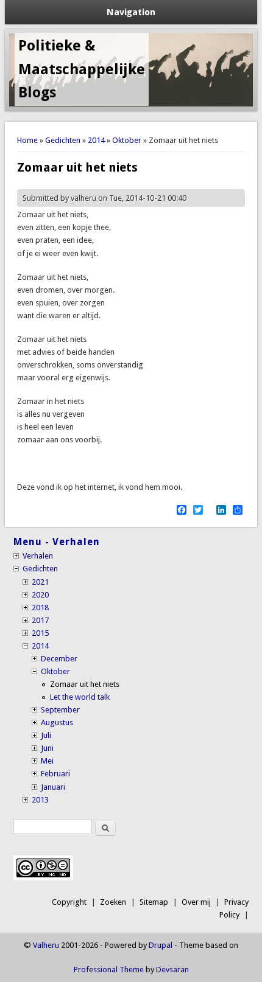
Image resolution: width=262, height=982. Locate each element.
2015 (40, 633)
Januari (53, 787)
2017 (40, 620)
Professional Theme (109, 969)
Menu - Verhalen (56, 542)
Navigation (131, 12)
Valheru (46, 945)
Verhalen (38, 555)
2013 (40, 799)
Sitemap (154, 902)
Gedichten (62, 140)
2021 (40, 582)
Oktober (126, 140)
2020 (40, 594)
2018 (40, 607)
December (59, 658)
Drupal (160, 945)
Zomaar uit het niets (84, 684)
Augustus (57, 722)
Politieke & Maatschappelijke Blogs (81, 69)
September (60, 709)
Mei (47, 760)
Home (27, 140)
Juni (47, 748)
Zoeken (113, 902)
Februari (55, 773)
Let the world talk (80, 697)
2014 (96, 140)
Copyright (69, 902)
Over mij (196, 902)
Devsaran (172, 969)
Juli (46, 735)
